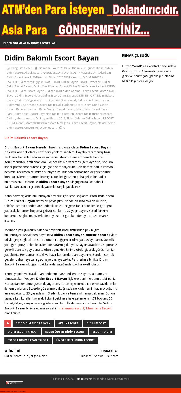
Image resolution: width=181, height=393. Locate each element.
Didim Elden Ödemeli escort (87, 86)
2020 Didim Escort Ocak (33, 323)
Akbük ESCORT (68, 323)
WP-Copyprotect (21, 391)
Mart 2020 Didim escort (41, 123)
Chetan (13, 391)
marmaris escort (71, 308)
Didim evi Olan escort (62, 100)
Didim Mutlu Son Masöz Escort (27, 105)
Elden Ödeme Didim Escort (84, 118)
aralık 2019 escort (36, 77)
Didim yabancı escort (20, 118)
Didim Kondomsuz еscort (94, 100)
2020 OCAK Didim (68, 68)
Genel (20, 123)
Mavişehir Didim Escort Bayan (76, 123)
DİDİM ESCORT (96, 323)
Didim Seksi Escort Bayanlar (32, 114)
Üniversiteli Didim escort (40, 128)
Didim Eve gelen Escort (32, 100)
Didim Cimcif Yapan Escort (51, 86)
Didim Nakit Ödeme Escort (65, 105)
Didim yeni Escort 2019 (50, 118)
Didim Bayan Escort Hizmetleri (81, 82)
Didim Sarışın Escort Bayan (56, 109)
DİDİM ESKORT (86, 95)
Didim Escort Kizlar (29, 95)
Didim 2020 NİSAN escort (65, 77)
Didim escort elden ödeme (63, 91)
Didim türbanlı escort (98, 114)
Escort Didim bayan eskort (28, 340)
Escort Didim (102, 332)
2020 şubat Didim (92, 68)
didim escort (84, 379)
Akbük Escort (32, 73)
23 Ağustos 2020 (21, 68)
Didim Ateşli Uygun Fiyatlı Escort (39, 82)
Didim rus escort (27, 109)
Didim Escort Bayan (31, 91)
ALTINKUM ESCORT (85, 73)
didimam (44, 68)
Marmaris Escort (99, 308)
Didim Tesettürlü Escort (67, 114)
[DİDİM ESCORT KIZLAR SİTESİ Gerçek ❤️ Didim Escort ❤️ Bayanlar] (90, 36)
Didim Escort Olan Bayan (58, 95)
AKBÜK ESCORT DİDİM (57, 73)
